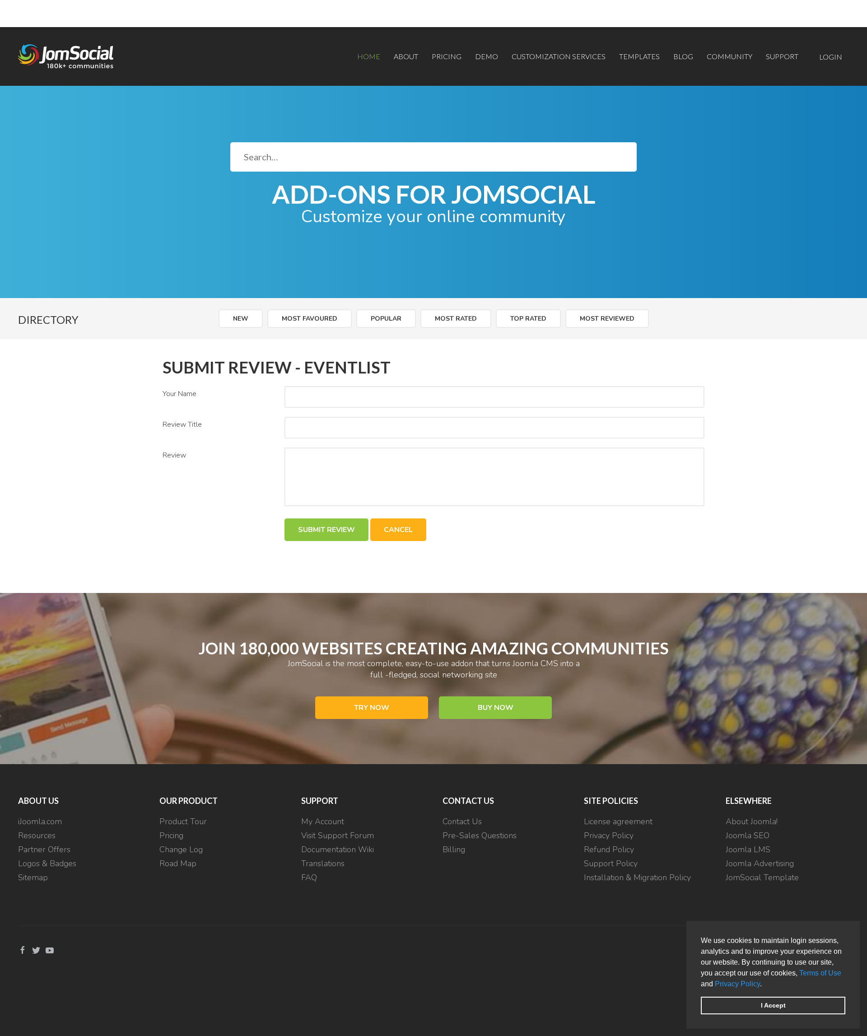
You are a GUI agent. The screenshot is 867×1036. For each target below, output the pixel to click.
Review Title (182, 424)
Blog (683, 56)
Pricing (446, 56)
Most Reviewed (607, 318)
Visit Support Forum (337, 835)
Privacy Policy (737, 984)
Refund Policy (609, 849)
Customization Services (559, 56)
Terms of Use (820, 973)
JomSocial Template (762, 877)
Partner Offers (44, 849)
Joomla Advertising (760, 863)
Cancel (398, 530)
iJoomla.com (40, 821)
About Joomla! (752, 821)
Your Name (179, 394)
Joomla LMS (748, 849)
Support (782, 56)
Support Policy (611, 863)
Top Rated (528, 318)
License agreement (618, 821)
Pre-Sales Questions (480, 835)
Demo (486, 56)
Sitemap (33, 877)
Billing (454, 849)
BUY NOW (495, 708)
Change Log (181, 849)
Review (174, 455)
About (406, 56)
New (240, 318)
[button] (765, 984)
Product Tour (183, 821)
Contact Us (462, 821)
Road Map (177, 863)
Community (729, 56)
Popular (386, 318)
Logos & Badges (47, 863)
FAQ (309, 877)
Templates (639, 56)
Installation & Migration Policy (637, 877)
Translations (323, 863)
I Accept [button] (773, 1005)
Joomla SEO (747, 835)
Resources (37, 835)
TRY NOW (371, 708)
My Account (322, 821)
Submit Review (326, 530)
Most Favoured (309, 318)
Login (830, 56)
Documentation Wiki (337, 849)
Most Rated (456, 318)
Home (368, 56)
